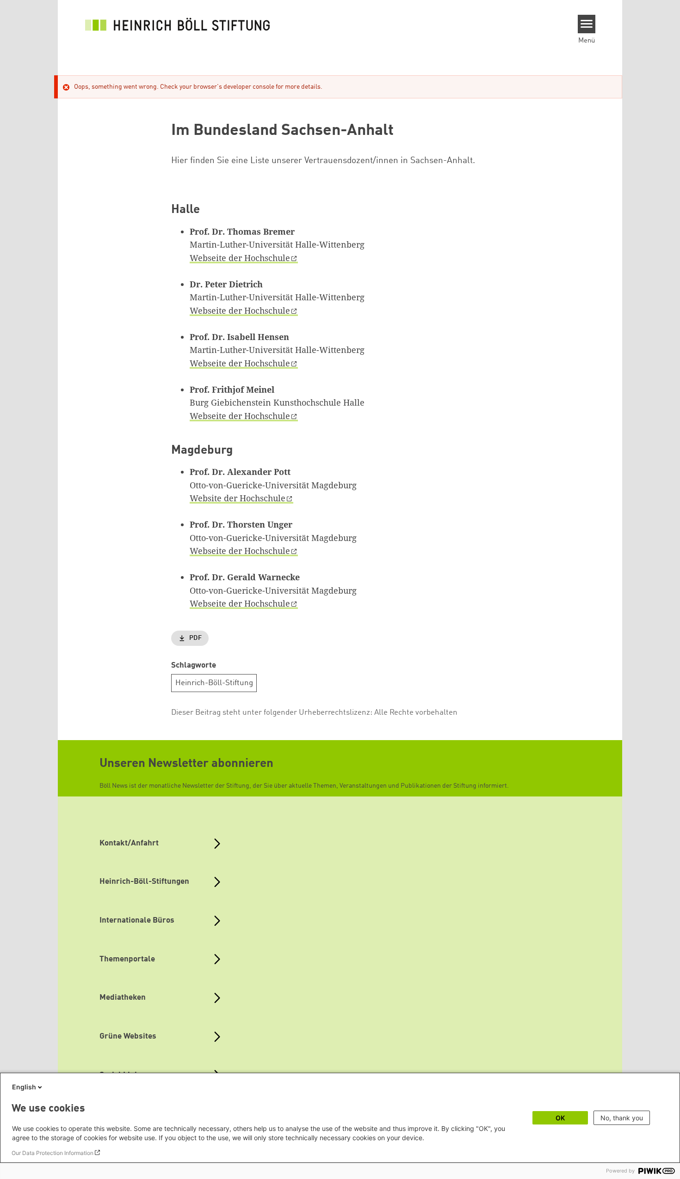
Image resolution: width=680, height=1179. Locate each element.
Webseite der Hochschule (240, 257)
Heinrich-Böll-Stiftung (214, 683)
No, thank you (621, 1118)
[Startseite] (177, 24)
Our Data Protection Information (52, 1152)
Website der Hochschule (237, 498)
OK (560, 1118)
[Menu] (587, 24)
